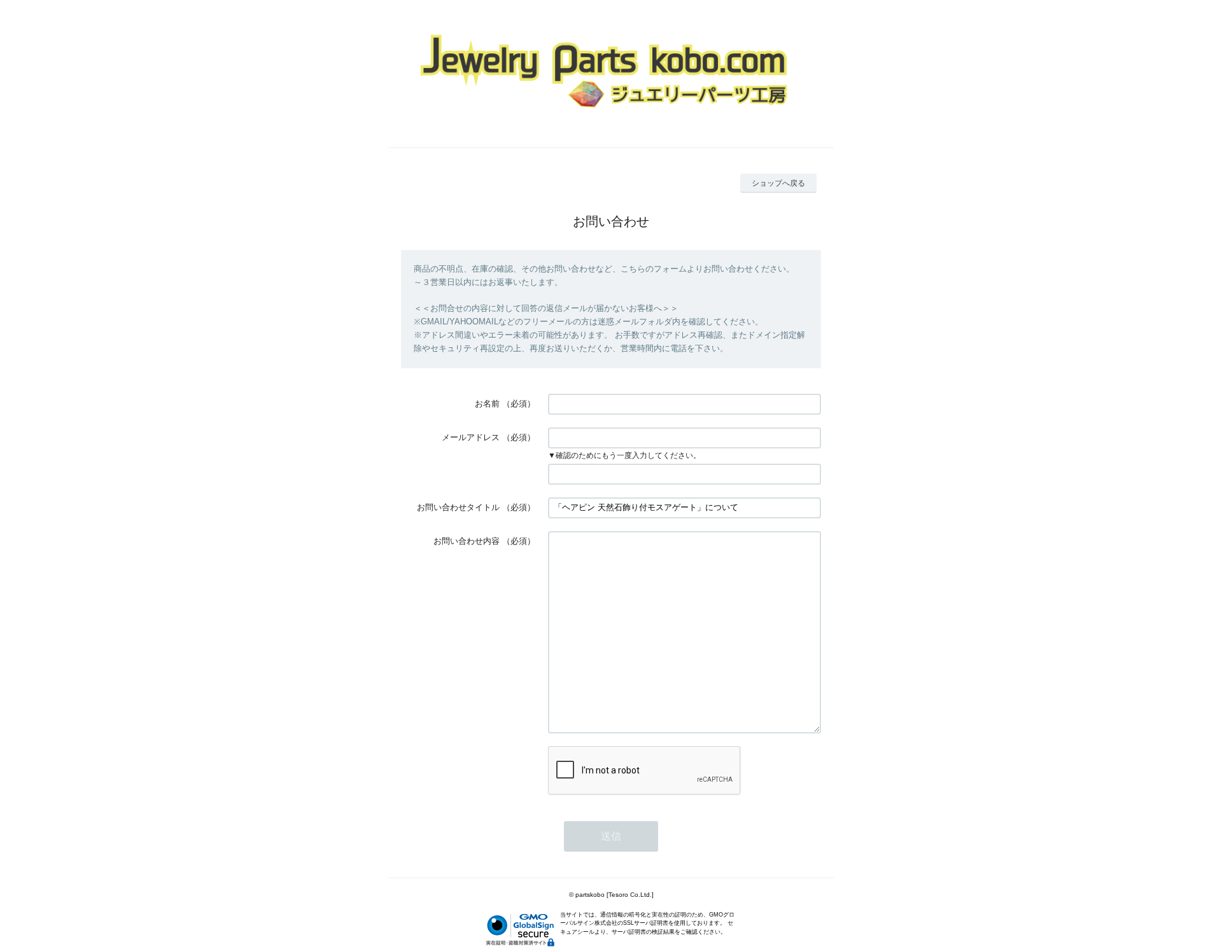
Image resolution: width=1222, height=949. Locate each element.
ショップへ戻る (778, 183)
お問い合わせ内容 (466, 541)
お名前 (487, 403)
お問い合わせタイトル (458, 507)
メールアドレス (471, 437)
